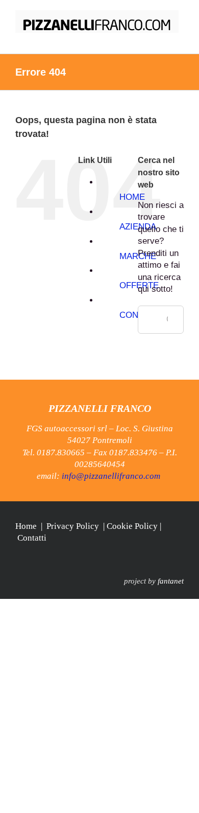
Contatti (31, 538)
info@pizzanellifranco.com (111, 476)
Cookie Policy (132, 526)
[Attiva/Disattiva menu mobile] (180, 38)
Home (26, 526)
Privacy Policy (72, 526)
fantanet (171, 581)
